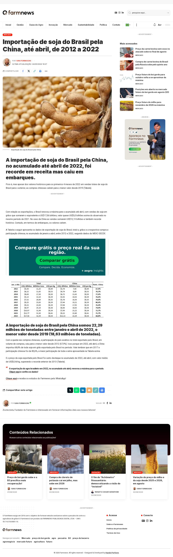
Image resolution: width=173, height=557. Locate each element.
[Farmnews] (18, 13)
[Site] (104, 403)
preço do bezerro (81, 538)
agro (54, 538)
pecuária (62, 538)
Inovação (96, 472)
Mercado (7, 35)
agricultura (39, 541)
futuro (49, 541)
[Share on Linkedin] (83, 390)
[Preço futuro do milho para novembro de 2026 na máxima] (126, 106)
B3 (69, 538)
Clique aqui (14, 371)
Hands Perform (112, 553)
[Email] (89, 390)
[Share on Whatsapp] (76, 390)
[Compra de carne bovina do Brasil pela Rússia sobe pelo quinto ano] (126, 65)
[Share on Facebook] (23, 71)
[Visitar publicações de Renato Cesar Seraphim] (92, 491)
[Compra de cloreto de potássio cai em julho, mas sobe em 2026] (65, 459)
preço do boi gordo (41, 538)
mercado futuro (24, 541)
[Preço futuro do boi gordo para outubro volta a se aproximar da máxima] (126, 78)
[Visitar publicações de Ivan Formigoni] (7, 62)
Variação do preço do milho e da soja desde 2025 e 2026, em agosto (148, 480)
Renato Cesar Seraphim (107, 492)
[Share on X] (28, 71)
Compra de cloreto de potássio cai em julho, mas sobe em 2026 (63, 480)
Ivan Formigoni (23, 61)
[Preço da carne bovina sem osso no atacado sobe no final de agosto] (126, 52)
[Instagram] (119, 12)
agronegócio (9, 541)
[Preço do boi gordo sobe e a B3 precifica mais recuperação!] (23, 459)
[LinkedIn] (122, 12)
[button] (136, 25)
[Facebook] (107, 403)
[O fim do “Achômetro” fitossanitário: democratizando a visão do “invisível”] (107, 459)
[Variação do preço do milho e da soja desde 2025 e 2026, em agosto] (149, 459)
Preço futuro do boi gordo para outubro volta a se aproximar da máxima (150, 77)
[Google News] (116, 12)
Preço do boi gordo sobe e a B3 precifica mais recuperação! (22, 480)
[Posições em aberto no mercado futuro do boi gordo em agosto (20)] (126, 93)
